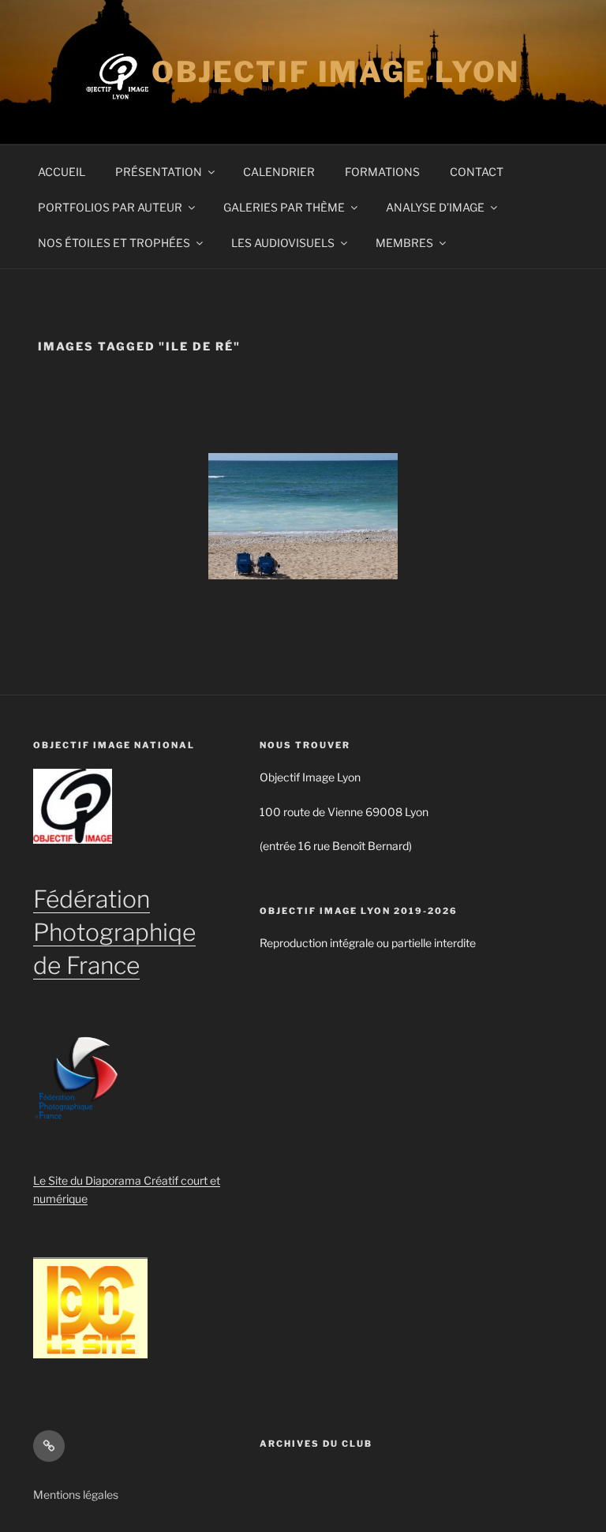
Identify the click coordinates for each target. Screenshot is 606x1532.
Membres (404, 242)
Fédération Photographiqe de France (114, 932)
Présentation (158, 171)
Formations (382, 171)
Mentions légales (75, 1494)
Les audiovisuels (283, 242)
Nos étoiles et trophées (114, 242)
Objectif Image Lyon (336, 71)
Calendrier (279, 171)
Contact (476, 171)
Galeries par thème (284, 207)
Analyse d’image (435, 207)
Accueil (61, 171)
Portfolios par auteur (110, 207)
